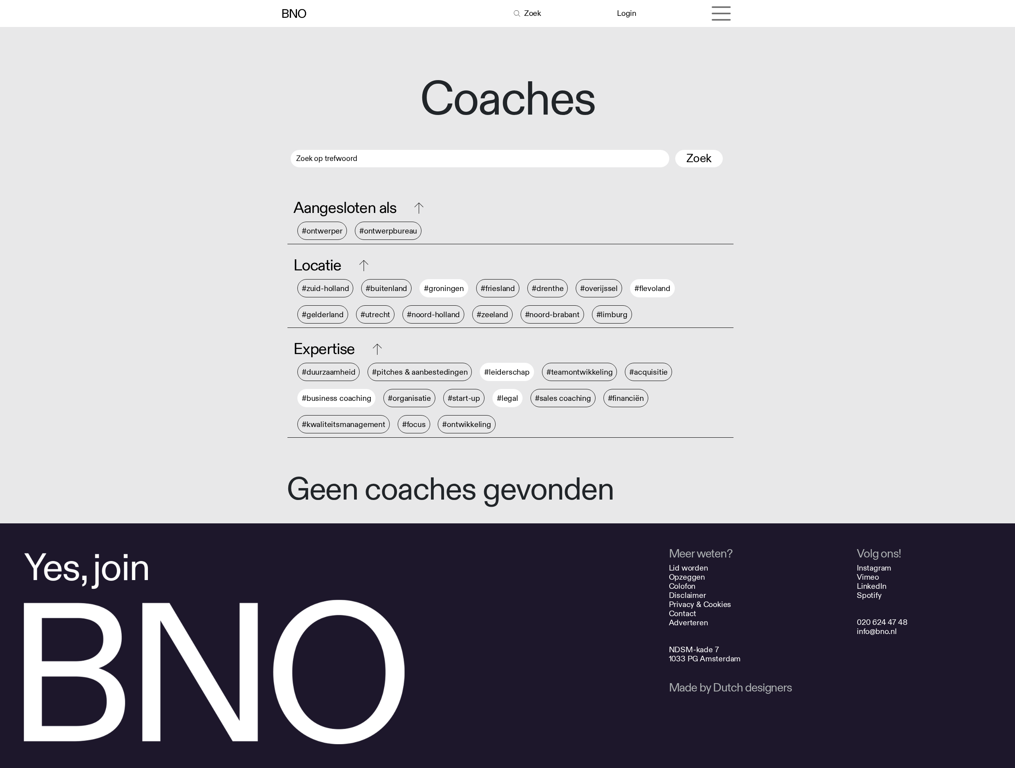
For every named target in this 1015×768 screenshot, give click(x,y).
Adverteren (688, 623)
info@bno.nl (877, 631)
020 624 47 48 (882, 622)
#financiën (626, 398)
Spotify (869, 595)
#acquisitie (648, 372)
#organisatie (409, 398)
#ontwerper (322, 231)
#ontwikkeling (466, 424)
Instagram (874, 568)
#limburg (612, 315)
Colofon (682, 586)
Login (626, 13)
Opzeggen (687, 577)
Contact (683, 614)
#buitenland (386, 288)
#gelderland (323, 315)
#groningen (444, 288)
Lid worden (688, 568)
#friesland (498, 288)
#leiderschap (507, 372)
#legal (507, 398)
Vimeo (868, 577)
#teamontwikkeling (579, 372)
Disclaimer (687, 595)
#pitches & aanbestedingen (419, 372)
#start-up (464, 398)
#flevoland (652, 288)
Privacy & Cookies (700, 604)
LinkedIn (871, 586)
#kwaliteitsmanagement (343, 424)
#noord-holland (433, 315)
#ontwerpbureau (388, 231)
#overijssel (599, 288)
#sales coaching (563, 398)
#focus (414, 424)
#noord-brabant (552, 315)
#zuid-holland (325, 288)
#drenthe (547, 288)
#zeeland (492, 315)
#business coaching (336, 398)
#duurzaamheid (328, 372)
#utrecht (375, 315)
